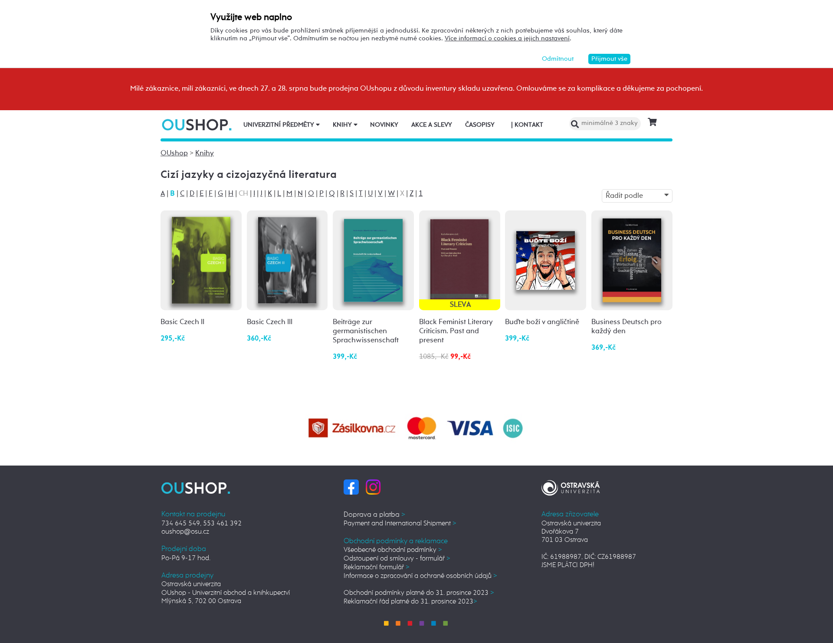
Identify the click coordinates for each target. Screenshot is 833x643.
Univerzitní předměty (279, 125)
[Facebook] (351, 486)
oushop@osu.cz (185, 531)
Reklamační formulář (377, 567)
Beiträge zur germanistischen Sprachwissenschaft (366, 331)
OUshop (174, 153)
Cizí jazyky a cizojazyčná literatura (249, 175)
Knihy (343, 125)
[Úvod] (198, 124)
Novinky (384, 125)
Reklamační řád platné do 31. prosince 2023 (410, 601)
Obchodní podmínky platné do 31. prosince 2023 (419, 593)
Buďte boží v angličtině (542, 322)
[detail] (201, 260)
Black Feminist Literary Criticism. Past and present (456, 331)
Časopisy (480, 125)
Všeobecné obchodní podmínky (393, 550)
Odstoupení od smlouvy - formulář (397, 558)
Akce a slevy (431, 125)
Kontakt (527, 125)
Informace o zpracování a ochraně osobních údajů (420, 576)
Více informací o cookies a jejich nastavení (507, 38)
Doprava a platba (374, 514)
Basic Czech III (269, 322)
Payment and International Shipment (400, 523)
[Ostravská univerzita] (570, 486)
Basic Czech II (182, 322)
